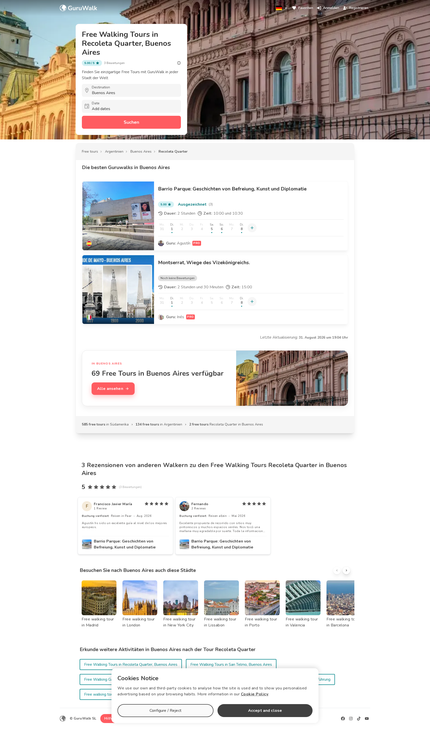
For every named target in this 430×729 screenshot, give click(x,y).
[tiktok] (358, 718)
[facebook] (342, 718)
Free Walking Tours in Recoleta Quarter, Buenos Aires (130, 664)
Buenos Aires (141, 151)
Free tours (90, 151)
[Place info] (179, 63)
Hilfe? (109, 718)
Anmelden (331, 7)
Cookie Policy (255, 694)
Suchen (131, 122)
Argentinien (114, 151)
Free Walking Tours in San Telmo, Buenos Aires (231, 664)
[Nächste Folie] (346, 570)
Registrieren (358, 7)
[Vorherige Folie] (337, 570)
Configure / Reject (165, 710)
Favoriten (305, 7)
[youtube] (366, 718)
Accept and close (265, 710)
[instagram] (350, 718)
